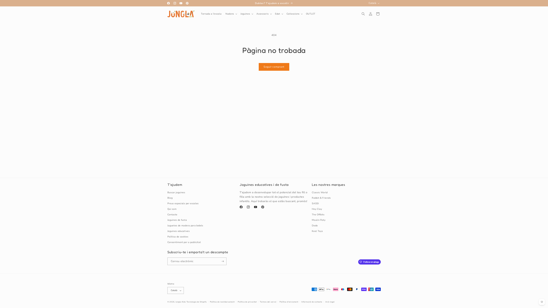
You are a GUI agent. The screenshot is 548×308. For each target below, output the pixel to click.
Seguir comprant (274, 66)
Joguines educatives (178, 231)
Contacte (172, 214)
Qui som (172, 209)
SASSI (315, 203)
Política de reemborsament (222, 302)
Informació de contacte (311, 302)
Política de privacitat (247, 302)
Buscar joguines (176, 192)
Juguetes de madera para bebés (185, 225)
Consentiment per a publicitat (184, 242)
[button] (230, 14)
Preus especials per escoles (183, 203)
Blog (170, 197)
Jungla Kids (181, 302)
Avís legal (330, 302)
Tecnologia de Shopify (197, 302)
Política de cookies (177, 236)
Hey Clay (317, 209)
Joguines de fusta (177, 220)
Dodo (315, 225)
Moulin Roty (319, 220)
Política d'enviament (289, 302)
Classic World (320, 192)
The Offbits (318, 214)
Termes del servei (268, 302)
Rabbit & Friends (321, 197)
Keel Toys (317, 231)
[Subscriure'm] (222, 261)
